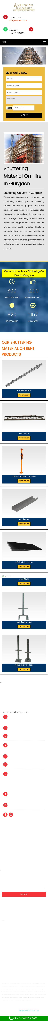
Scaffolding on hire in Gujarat (3, 983)
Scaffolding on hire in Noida (38, 983)
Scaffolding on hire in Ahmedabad (5, 983)
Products (5, 858)
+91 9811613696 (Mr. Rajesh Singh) (24, 799)
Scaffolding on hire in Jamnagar (16, 983)
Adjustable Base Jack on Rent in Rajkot (24, 997)
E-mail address (9, 833)
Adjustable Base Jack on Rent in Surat (31, 997)
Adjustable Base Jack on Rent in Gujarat (16, 997)
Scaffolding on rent (10, 963)
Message (6, 870)
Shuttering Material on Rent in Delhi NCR (24, 934)
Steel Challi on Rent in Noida (8, 997)
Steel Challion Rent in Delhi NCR (3, 997)
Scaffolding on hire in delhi (35, 949)
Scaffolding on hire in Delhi (30, 983)
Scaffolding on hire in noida (13, 952)
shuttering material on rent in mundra (30, 970)
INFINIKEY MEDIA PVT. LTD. (29, 1010)
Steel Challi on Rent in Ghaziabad (11, 997)
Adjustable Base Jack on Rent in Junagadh (42, 997)
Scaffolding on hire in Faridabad (43, 983)
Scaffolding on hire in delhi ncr (21, 959)
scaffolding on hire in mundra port (29, 977)
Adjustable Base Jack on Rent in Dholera (38, 997)
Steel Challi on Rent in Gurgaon (6, 997)
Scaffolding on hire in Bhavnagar (27, 983)
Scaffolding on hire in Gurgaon (35, 983)
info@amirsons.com (18, 20)
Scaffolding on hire (39, 959)
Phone (4, 845)
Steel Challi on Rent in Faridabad (14, 997)
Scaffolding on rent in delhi (25, 938)
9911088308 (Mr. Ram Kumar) (22, 758)
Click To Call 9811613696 (25, 1018)
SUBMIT (24, 115)
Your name (7, 821)
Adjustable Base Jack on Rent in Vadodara (27, 997)
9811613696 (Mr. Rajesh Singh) (22, 730)
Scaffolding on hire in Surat (13, 983)
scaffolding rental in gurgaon (25, 966)
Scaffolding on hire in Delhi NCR (33, 983)
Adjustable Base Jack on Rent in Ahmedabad (20, 997)
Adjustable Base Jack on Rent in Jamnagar (35, 997)
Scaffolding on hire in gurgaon (34, 952)
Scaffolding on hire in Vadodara (11, 983)
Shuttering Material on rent (27, 963)
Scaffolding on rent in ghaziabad (30, 945)
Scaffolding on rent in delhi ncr (14, 949)
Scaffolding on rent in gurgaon (23, 942)
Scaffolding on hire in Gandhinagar (24, 983)
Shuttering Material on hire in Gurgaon (23, 927)
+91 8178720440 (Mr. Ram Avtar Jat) (25, 796)
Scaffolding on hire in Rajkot (8, 983)
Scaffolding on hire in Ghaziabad (16, 956)
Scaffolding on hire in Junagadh (21, 983)
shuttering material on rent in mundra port (18, 973)
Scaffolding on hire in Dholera (19, 983)
